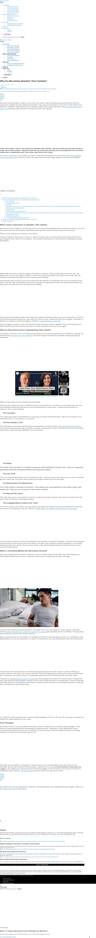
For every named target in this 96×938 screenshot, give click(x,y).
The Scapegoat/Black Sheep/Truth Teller (17, 217)
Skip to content (4, 1)
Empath (5, 26)
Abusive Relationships (9, 14)
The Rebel (8, 204)
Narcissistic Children (13, 11)
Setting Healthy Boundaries (15, 23)
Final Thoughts (8, 221)
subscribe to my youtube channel (15, 789)
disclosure (40, 91)
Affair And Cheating (13, 16)
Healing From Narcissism (14, 25)
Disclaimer (6, 881)
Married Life (10, 19)
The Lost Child (10, 209)
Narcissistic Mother (12, 6)
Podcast (9, 31)
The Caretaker (10, 201)
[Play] (64, 385)
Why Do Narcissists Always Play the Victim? (13, 851)
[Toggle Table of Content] (1, 194)
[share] (55, 372)
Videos (9, 30)
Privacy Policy (7, 878)
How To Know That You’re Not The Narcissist (13, 859)
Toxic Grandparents (13, 9)
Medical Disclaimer (8, 883)
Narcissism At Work (12, 13)
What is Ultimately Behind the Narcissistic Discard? (20, 219)
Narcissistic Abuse (12, 20)
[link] (17, 373)
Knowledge (6, 5)
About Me (5, 28)
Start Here (7, 34)
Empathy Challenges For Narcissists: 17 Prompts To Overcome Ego (20, 843)
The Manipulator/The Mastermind (16, 211)
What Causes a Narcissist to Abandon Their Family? (20, 198)
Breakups (10, 17)
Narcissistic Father (12, 8)
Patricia (3, 86)
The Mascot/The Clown (12, 216)
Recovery (5, 22)
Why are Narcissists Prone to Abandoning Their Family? (21, 199)
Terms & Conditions (8, 880)
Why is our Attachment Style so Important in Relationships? (37, 373)
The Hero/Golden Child (12, 203)
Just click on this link (28, 771)
